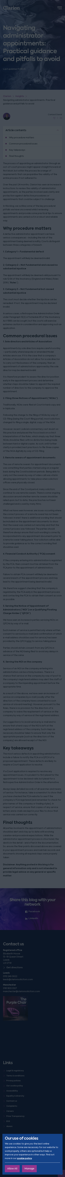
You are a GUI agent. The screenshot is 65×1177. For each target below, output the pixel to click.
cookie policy (24, 1158)
